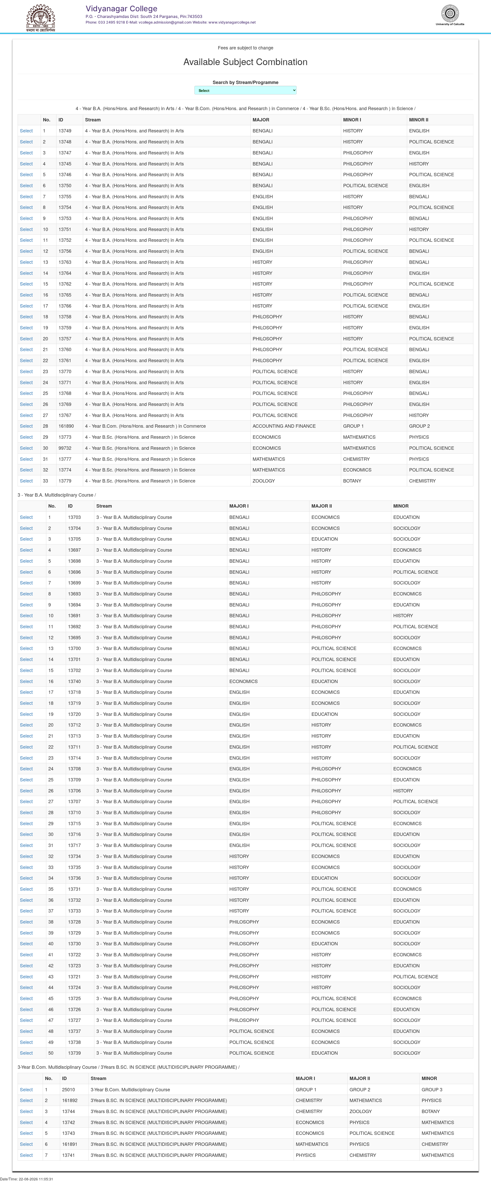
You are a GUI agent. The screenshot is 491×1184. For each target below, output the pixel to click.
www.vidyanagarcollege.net (232, 22)
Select (26, 130)
